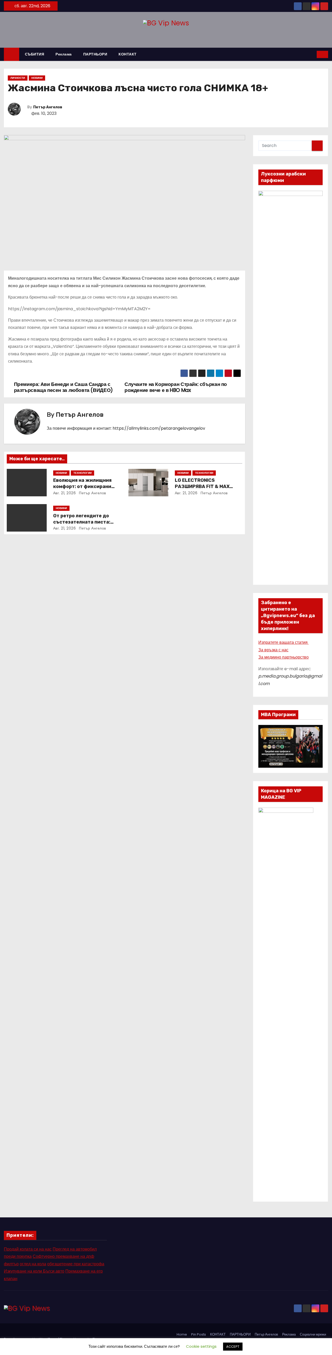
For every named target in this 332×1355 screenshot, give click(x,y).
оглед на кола (33, 1264)
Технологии (82, 473)
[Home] (11, 54)
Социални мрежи (313, 1334)
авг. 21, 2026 (64, 493)
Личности (17, 78)
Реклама (64, 54)
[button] (313, 54)
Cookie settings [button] (201, 1346)
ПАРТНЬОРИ (95, 54)
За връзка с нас (273, 650)
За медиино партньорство (283, 657)
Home (182, 1334)
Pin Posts (198, 1334)
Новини (37, 78)
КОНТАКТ (128, 54)
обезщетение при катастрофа (75, 1264)
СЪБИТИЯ (34, 54)
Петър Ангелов (47, 107)
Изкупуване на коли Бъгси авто (34, 1271)
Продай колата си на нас (28, 1249)
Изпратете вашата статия (283, 642)
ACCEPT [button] (232, 1346)
